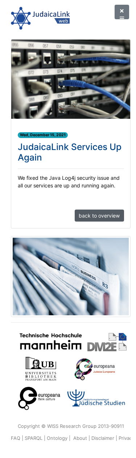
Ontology (57, 438)
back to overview (99, 215)
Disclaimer (102, 438)
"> (122, 12)
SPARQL (33, 438)
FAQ (15, 438)
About (80, 438)
